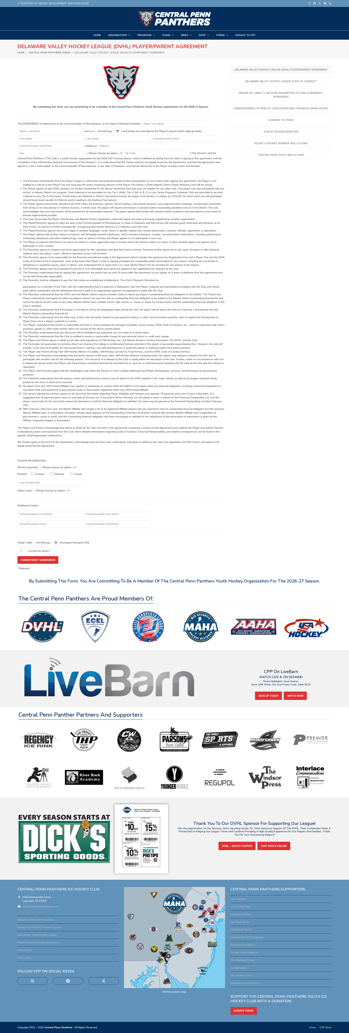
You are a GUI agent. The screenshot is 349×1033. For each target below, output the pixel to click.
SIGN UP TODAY (268, 695)
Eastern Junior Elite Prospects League (39, 927)
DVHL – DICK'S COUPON (237, 845)
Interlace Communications (245, 983)
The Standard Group (242, 960)
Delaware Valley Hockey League (36, 919)
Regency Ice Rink (240, 914)
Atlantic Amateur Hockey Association (38, 942)
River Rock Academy (242, 944)
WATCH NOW (295, 695)
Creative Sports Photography (247, 937)
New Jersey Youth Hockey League (37, 934)
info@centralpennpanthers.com (41, 906)
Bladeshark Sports (241, 929)
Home (312, 1027)
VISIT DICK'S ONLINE (274, 845)
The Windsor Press (241, 975)
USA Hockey (24, 950)
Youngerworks (238, 967)
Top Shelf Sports (239, 921)
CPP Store (326, 1027)
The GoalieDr (238, 899)
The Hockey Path (240, 906)
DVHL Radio (24, 957)
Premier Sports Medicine (244, 952)
